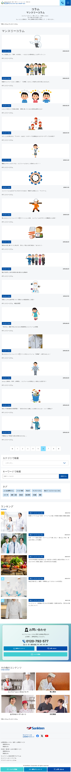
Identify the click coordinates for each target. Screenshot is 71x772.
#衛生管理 (17, 303)
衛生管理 (28, 495)
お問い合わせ (53, 648)
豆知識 (34, 495)
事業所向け (6, 744)
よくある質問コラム (9, 490)
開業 (40, 495)
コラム (6, 24)
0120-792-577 (37, 641)
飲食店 (21, 495)
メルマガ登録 (36, 654)
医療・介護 (14, 495)
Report (28, 490)
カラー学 (6, 495)
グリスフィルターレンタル (8, 760)
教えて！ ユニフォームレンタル (52, 490)
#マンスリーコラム (7, 58)
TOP (2, 24)
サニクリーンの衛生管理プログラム (10, 756)
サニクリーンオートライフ (8, 758)
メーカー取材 (20, 490)
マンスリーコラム (37, 490)
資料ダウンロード (20, 648)
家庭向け (5, 746)
